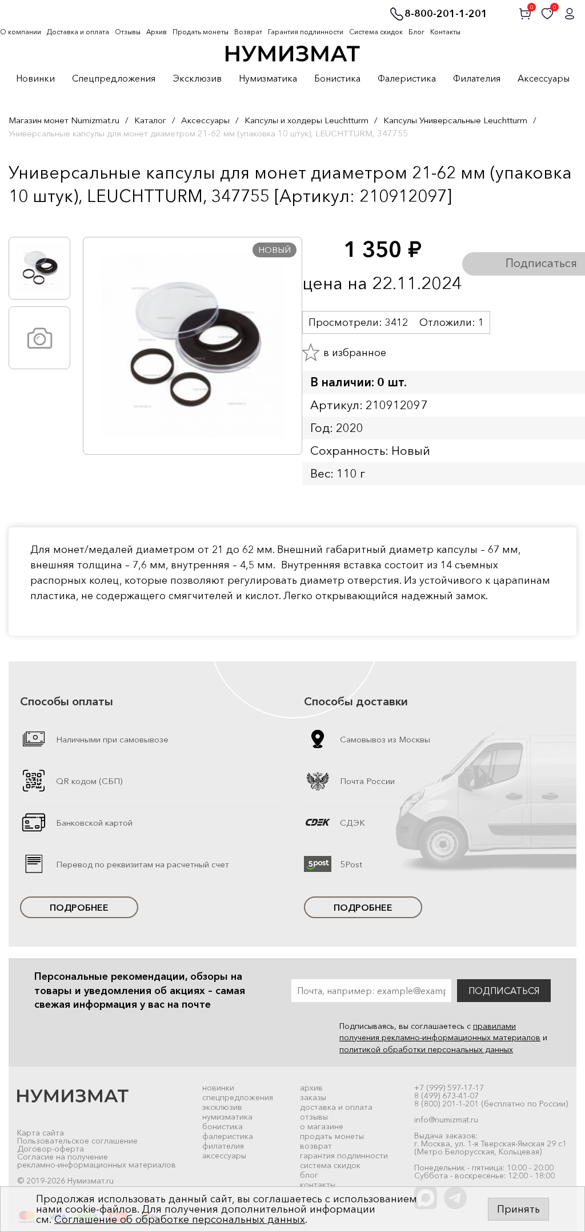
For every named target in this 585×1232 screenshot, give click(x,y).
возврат (316, 1146)
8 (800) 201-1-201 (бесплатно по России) (491, 1103)
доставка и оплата (336, 1107)
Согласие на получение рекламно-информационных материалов (96, 1161)
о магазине (321, 1126)
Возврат (248, 31)
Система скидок (376, 31)
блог (309, 1175)
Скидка (33, 219)
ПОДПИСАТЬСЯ (503, 990)
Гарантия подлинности (305, 31)
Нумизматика (268, 79)
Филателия (476, 79)
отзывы (314, 1117)
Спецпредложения (113, 79)
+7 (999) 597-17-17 (449, 1087)
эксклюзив (222, 1107)
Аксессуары (544, 79)
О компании (20, 31)
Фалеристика (407, 79)
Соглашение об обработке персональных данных (179, 1219)
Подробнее (79, 907)
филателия (223, 1146)
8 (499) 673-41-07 (446, 1095)
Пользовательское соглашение (77, 1141)
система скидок (330, 1165)
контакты (317, 1185)
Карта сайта (40, 1133)
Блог (416, 31)
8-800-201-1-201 (445, 14)
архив (311, 1087)
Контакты (445, 31)
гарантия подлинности (344, 1155)
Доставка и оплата (78, 31)
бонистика (222, 1126)
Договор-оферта (50, 1149)
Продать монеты (201, 31)
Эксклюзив (197, 79)
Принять (518, 1209)
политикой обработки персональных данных (426, 1049)
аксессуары (224, 1155)
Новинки (35, 79)
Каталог (150, 120)
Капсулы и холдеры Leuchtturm (306, 120)
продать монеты (332, 1136)
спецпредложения (237, 1097)
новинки (218, 1087)
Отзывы (128, 31)
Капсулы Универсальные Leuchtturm (455, 120)
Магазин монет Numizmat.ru (64, 120)
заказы (313, 1097)
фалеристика (227, 1136)
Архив (156, 31)
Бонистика (337, 79)
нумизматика (227, 1117)
